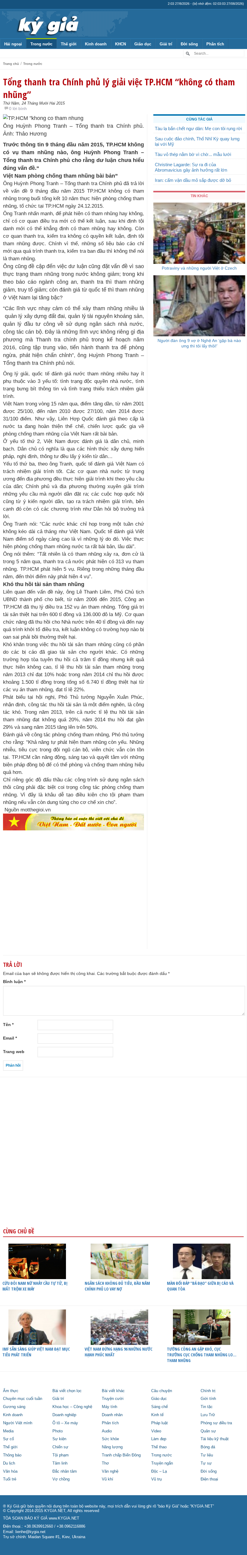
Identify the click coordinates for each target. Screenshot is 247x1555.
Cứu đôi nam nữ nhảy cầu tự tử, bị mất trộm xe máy (34, 1286)
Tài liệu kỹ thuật (215, 1439)
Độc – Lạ (159, 1471)
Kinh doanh (96, 44)
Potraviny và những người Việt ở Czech (199, 268)
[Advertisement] (73, 902)
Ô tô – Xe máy (65, 1423)
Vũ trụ (156, 1479)
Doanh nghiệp (64, 1415)
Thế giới (69, 44)
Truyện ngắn (162, 1463)
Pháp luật (159, 1423)
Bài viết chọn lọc (67, 1391)
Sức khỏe (110, 1439)
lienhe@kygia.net (30, 1532)
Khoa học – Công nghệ (72, 1407)
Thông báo (12, 1455)
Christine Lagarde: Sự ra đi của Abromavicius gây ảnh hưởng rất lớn (191, 167)
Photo (57, 1431)
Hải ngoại (13, 44)
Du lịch (9, 1463)
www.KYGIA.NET (64, 1518)
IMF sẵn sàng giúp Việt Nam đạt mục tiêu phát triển (36, 1352)
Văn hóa (10, 1471)
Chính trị (208, 1391)
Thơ (105, 1463)
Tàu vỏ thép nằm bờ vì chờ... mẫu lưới (193, 154)
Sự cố (8, 1439)
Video (156, 1431)
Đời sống (189, 44)
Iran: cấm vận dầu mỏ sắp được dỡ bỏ (193, 180)
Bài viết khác (113, 1391)
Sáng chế (159, 1407)
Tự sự (206, 1463)
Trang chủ (11, 64)
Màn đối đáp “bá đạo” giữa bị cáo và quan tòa (200, 1286)
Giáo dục (142, 44)
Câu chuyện (161, 1391)
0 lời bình (18, 108)
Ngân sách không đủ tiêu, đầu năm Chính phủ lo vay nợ (117, 1286)
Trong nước (41, 44)
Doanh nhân (112, 1415)
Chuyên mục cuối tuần (22, 1399)
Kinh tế (157, 1415)
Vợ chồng (61, 1479)
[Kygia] (47, 23)
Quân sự (208, 1431)
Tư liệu (207, 1455)
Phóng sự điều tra (216, 1423)
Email (10, 1038)
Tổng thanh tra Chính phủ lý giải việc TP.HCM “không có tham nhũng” (119, 88)
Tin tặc (207, 1407)
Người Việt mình (17, 1423)
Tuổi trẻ (9, 1479)
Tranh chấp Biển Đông (121, 1455)
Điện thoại (209, 1479)
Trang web (13, 1051)
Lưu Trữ (208, 1415)
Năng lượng (112, 1447)
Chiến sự (60, 1447)
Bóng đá (208, 1447)
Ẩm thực (10, 1391)
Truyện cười (113, 1399)
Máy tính (109, 1407)
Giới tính (208, 1399)
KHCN (120, 44)
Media (8, 1431)
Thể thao (159, 1447)
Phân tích (215, 44)
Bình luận (14, 981)
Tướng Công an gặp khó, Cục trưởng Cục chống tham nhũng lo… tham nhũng (201, 1354)
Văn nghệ (110, 1471)
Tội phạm (60, 1455)
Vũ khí (107, 1479)
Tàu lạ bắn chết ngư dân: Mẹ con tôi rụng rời (198, 128)
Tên (8, 1024)
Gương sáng (14, 1407)
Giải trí (166, 44)
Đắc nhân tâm (64, 1471)
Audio (107, 1431)
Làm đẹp (158, 1439)
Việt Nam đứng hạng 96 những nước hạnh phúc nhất (118, 1352)
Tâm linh (59, 1463)
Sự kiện (59, 1439)
